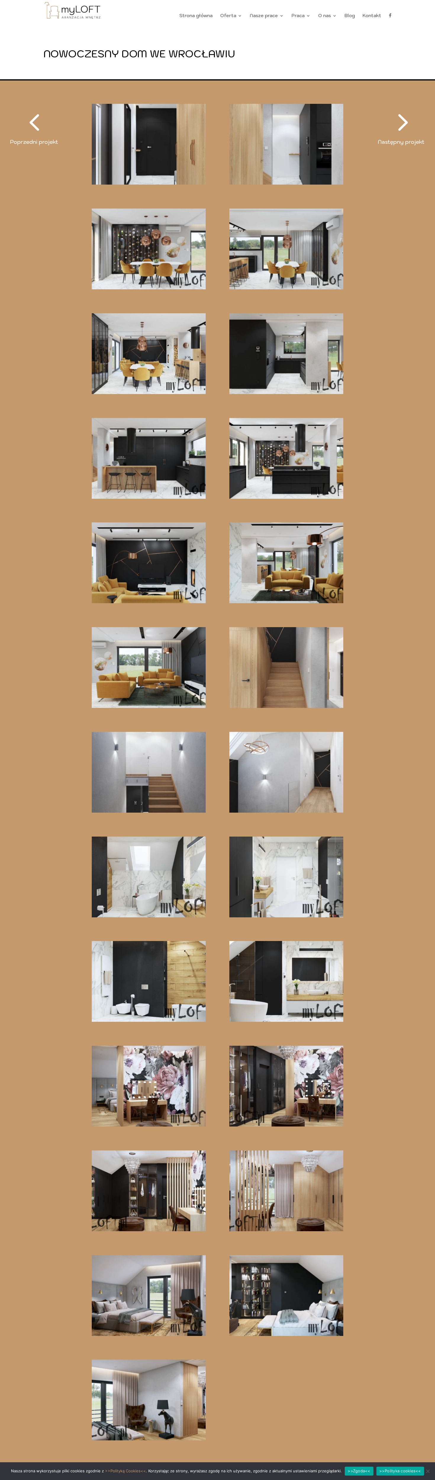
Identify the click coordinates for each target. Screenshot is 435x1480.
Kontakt (371, 16)
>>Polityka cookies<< (400, 1470)
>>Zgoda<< (359, 1470)
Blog (349, 16)
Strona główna (195, 16)
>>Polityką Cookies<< (125, 1470)
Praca (297, 16)
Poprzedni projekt (34, 141)
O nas (324, 16)
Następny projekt (401, 141)
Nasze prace (264, 16)
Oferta (228, 16)
